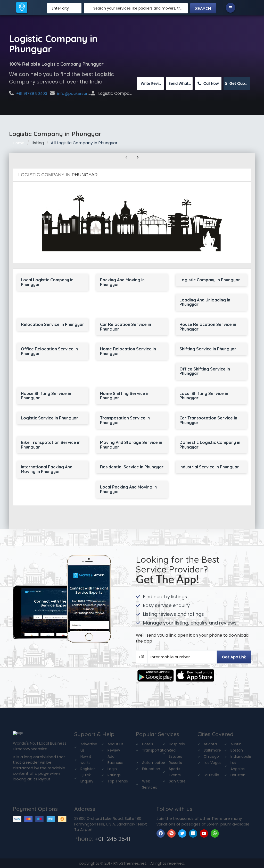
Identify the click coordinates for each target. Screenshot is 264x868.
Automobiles (153, 762)
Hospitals (177, 744)
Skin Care (177, 781)
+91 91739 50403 (31, 93)
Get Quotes (239, 83)
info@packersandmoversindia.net (89, 93)
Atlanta (210, 744)
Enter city (60, 8)
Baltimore (212, 750)
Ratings (114, 775)
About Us (115, 744)
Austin (236, 744)
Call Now (210, 83)
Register (87, 768)
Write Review (152, 83)
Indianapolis (241, 756)
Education (151, 768)
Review (114, 750)
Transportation (155, 750)
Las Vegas (212, 762)
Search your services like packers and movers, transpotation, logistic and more (138, 8)
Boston (236, 750)
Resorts (175, 762)
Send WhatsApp (181, 83)
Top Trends (118, 781)
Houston (237, 775)
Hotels (147, 744)
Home (18, 143)
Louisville (211, 775)
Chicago (211, 756)
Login (112, 768)
